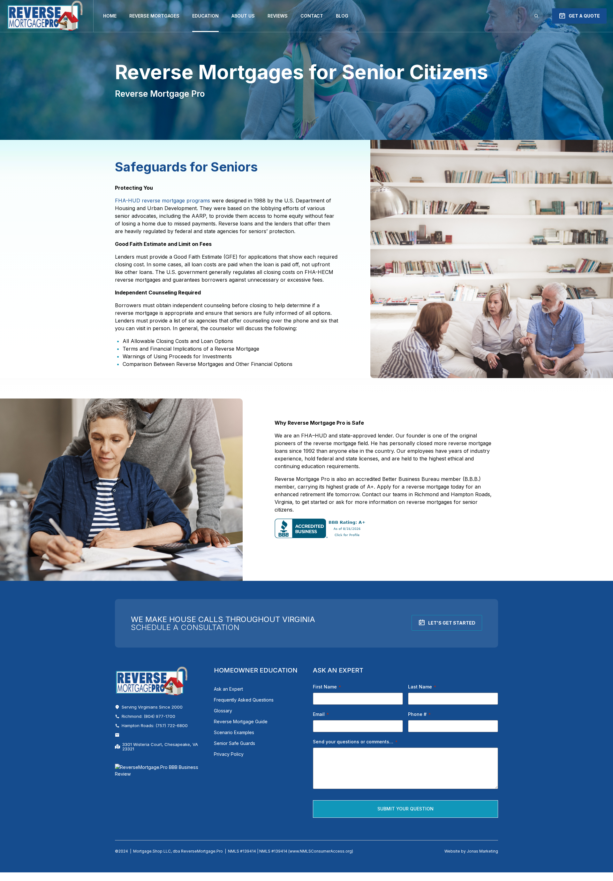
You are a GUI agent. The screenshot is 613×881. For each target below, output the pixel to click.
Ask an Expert (228, 689)
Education (205, 16)
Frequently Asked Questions (244, 700)
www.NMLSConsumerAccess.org (321, 851)
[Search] (536, 16)
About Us (243, 16)
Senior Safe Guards (234, 743)
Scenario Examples (234, 732)
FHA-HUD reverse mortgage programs (162, 200)
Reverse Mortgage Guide (241, 721)
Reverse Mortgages (154, 16)
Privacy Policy (229, 754)
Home (110, 16)
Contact (311, 16)
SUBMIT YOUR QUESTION (405, 808)
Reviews (278, 16)
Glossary (223, 710)
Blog (342, 16)
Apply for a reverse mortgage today (420, 486)
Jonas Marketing (482, 851)
